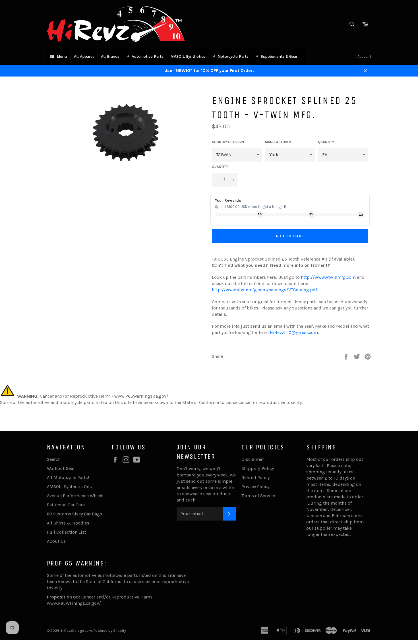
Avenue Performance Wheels (76, 495)
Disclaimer (252, 459)
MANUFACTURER (278, 142)
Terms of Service (258, 495)
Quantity (220, 167)
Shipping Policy (257, 468)
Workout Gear (61, 468)
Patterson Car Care (66, 504)
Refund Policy (255, 477)
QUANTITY (326, 142)
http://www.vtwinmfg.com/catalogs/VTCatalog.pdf (264, 289)
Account (364, 56)
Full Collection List (66, 532)
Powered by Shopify (110, 630)
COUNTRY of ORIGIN (228, 142)
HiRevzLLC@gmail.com (294, 332)
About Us (56, 541)
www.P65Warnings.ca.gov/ (74, 603)
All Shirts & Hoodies (68, 523)
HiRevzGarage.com (76, 630)
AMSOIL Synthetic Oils (69, 486)
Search (54, 459)
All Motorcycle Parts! (68, 477)
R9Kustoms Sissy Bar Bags (74, 514)
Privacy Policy (255, 486)
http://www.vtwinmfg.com (328, 277)
